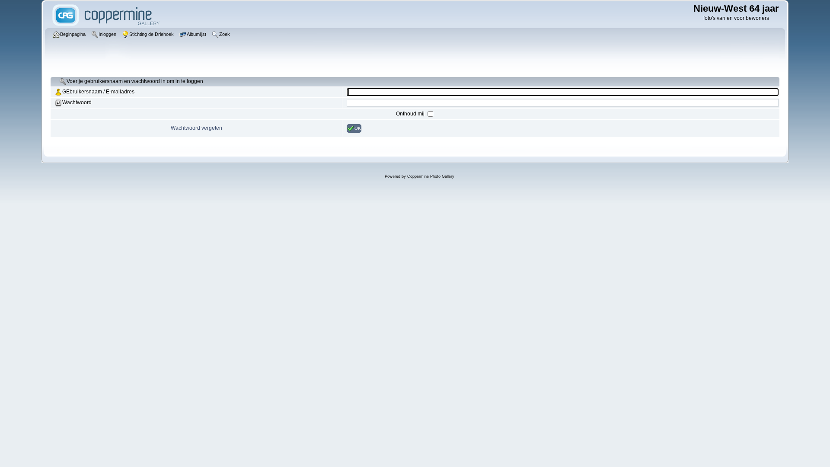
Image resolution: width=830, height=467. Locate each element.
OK (357, 128)
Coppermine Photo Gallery (430, 176)
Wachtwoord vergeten (196, 128)
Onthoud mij (411, 114)
